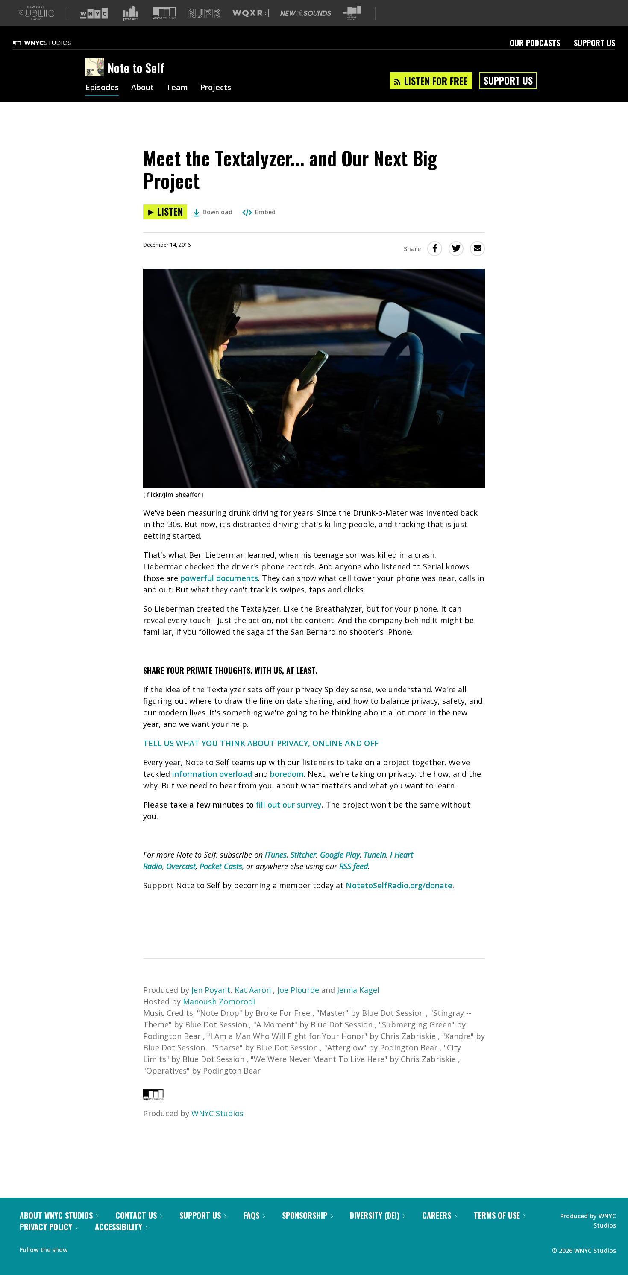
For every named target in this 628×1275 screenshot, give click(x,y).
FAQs (251, 1215)
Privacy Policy (46, 1226)
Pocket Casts (221, 866)
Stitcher (303, 854)
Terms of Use (497, 1215)
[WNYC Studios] (153, 1097)
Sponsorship (304, 1215)
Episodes (102, 88)
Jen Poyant (210, 990)
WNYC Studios (217, 1113)
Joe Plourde (298, 990)
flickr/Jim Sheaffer (173, 494)
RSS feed (353, 866)
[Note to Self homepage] (96, 68)
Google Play (340, 854)
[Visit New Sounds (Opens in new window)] (305, 13)
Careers (436, 1215)
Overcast (181, 866)
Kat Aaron (254, 990)
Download (217, 212)
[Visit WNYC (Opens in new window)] (94, 13)
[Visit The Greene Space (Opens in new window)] (352, 13)
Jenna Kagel (358, 990)
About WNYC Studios (56, 1215)
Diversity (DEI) (374, 1215)
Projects (215, 88)
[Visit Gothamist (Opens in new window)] (130, 13)
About (142, 88)
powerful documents (219, 578)
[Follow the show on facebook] (80, 1247)
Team (177, 88)
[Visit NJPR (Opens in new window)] (204, 13)
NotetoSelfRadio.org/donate (399, 885)
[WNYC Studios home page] (52, 43)
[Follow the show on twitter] (96, 1247)
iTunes (276, 854)
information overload (212, 774)
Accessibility (118, 1226)
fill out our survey (289, 804)
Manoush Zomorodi (219, 1001)
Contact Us (136, 1215)
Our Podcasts (535, 42)
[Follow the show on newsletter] (113, 1247)
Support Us (594, 42)
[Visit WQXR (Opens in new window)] (250, 13)
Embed (265, 212)
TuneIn (375, 854)
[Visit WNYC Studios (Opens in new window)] (164, 13)
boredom (287, 774)
